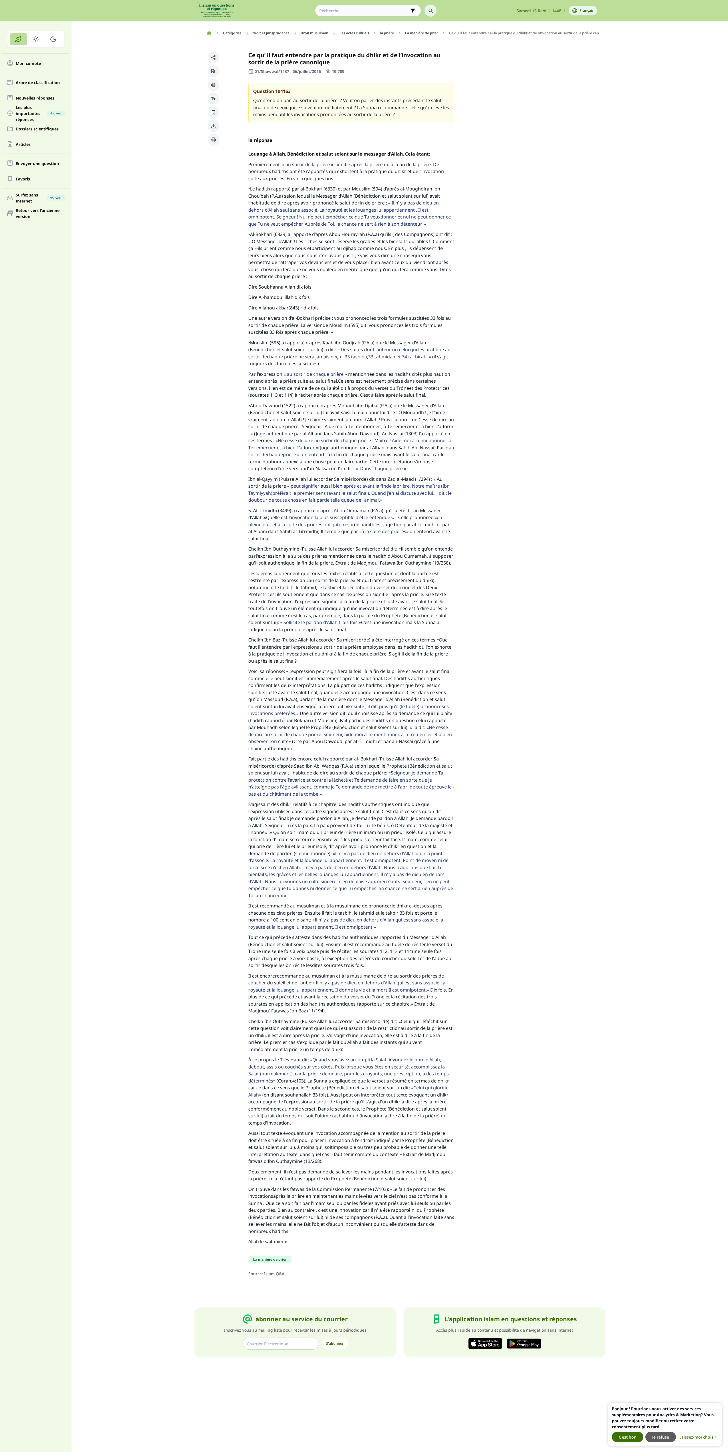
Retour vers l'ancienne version (37, 213)
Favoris (23, 179)
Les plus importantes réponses (39, 113)
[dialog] (665, 1424)
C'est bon (627, 1437)
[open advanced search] (413, 11)
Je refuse (660, 1437)
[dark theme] (53, 39)
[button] (213, 57)
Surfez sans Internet (39, 198)
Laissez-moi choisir (697, 1437)
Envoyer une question (37, 163)
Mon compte (28, 63)
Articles (23, 144)
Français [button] (587, 10)
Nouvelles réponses (35, 98)
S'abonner (335, 1343)
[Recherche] (430, 11)
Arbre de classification (38, 82)
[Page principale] (209, 33)
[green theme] (18, 39)
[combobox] (364, 11)
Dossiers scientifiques (37, 129)
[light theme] (36, 39)
